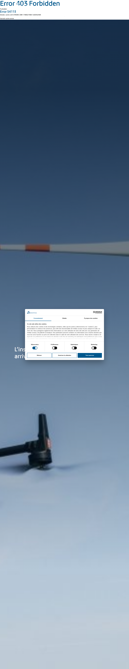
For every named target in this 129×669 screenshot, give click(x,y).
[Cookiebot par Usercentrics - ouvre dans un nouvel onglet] (94, 312)
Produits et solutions (85, 6)
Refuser (39, 355)
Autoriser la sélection (64, 355)
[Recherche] (68, 2)
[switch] (54, 348)
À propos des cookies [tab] (91, 318)
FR (112, 2)
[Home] (23, 5)
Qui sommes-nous (106, 6)
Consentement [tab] (38, 318)
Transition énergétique (68, 6)
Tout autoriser (89, 355)
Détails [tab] (64, 318)
